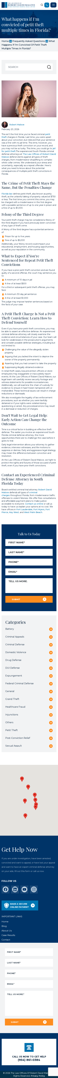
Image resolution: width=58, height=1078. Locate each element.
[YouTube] (24, 889)
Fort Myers (38, 509)
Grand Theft (12, 699)
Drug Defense (13, 660)
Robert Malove (16, 124)
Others (9, 722)
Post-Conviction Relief (17, 738)
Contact (6, 939)
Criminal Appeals (14, 636)
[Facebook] (5, 889)
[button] (36, 807)
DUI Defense (12, 668)
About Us (7, 930)
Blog (4, 926)
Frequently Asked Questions (28, 41)
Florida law (7, 193)
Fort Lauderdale (24, 509)
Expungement (13, 675)
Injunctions (11, 714)
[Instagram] (34, 889)
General (9, 691)
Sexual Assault (13, 745)
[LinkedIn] (15, 889)
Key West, (14, 512)
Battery (9, 629)
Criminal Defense (14, 644)
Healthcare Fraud (15, 706)
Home (5, 41)
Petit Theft (11, 730)
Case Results (8, 935)
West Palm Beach (33, 512)
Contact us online (34, 504)
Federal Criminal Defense (19, 683)
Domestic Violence (15, 652)
